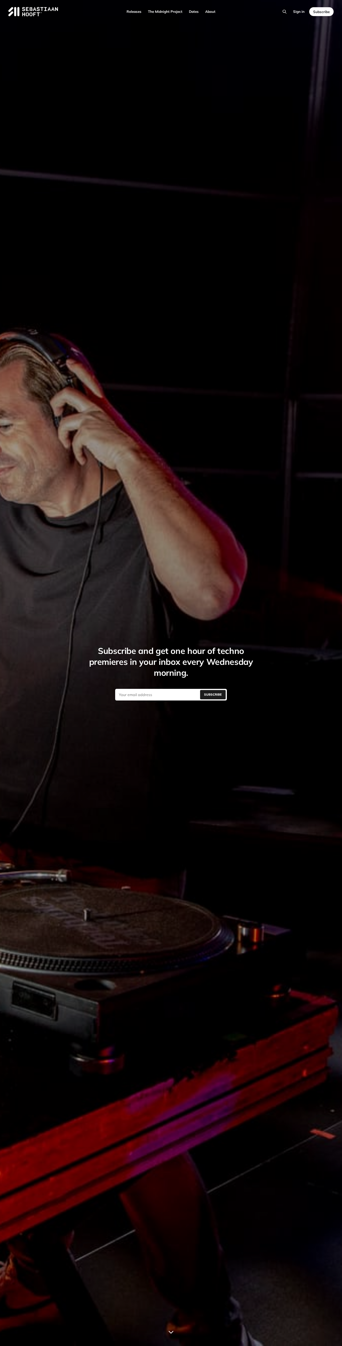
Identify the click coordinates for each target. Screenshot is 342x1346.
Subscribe (321, 12)
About (210, 11)
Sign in (299, 11)
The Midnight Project (165, 11)
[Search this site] (284, 11)
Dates (194, 11)
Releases (134, 11)
